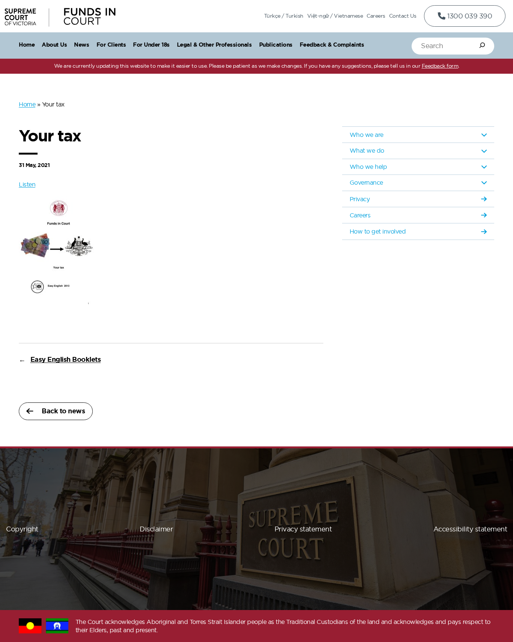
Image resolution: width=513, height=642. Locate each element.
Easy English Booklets (65, 359)
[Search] (482, 45)
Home (27, 104)
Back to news (63, 411)
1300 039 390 (469, 16)
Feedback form (440, 65)
